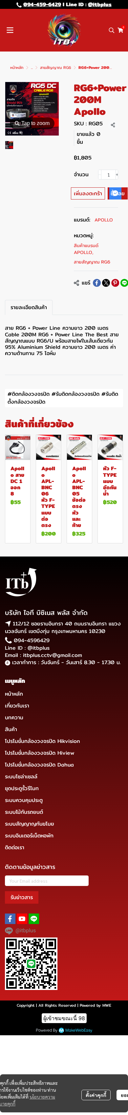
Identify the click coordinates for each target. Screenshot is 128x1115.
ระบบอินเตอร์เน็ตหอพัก (29, 835)
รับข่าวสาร (22, 897)
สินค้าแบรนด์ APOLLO (86, 249)
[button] (111, 30)
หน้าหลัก (17, 67)
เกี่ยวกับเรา (17, 706)
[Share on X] (106, 283)
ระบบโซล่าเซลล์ (21, 776)
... (32, 67)
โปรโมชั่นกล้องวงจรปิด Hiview (39, 753)
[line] (34, 919)
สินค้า (11, 729)
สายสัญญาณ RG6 (55, 67)
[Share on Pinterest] (115, 283)
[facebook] (10, 919)
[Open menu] (9, 30)
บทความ (14, 717)
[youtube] (22, 919)
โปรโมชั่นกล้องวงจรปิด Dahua (39, 765)
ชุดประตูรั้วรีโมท (22, 788)
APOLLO (104, 219)
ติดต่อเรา (14, 847)
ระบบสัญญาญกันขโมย (29, 824)
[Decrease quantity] (99, 174)
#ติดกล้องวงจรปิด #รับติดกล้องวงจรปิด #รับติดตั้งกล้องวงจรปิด (63, 398)
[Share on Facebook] (97, 283)
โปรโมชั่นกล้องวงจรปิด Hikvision (42, 741)
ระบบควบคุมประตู (24, 800)
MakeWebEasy (78, 1030)
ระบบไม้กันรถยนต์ (24, 812)
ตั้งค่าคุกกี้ (96, 1095)
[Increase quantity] (117, 174)
